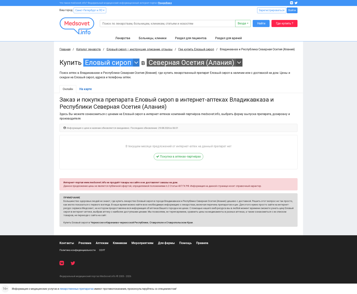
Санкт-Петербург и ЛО (89, 10)
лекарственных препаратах (77, 288)
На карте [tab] (85, 89)
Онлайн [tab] (68, 89)
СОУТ (102, 250)
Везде (242, 23)
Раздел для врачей (228, 38)
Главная (65, 49)
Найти (261, 23)
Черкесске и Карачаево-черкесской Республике (119, 222)
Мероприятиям (142, 243)
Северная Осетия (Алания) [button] (191, 63)
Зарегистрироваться (271, 10)
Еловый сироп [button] (108, 63)
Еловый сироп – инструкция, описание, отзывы (140, 49)
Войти (292, 10)
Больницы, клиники (152, 38)
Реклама (84, 243)
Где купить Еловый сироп (196, 49)
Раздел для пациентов (191, 38)
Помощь (185, 243)
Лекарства (122, 38)
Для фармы (166, 243)
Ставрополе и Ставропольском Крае (171, 222)
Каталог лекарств (88, 49)
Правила (202, 243)
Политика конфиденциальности (78, 250)
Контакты (67, 243)
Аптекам (102, 243)
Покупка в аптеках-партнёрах (180, 156)
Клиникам (120, 243)
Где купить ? (284, 23)
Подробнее (165, 3)
